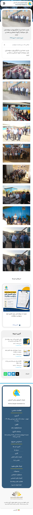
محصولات (16, 471)
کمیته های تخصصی (16, 478)
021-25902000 (16, 428)
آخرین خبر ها (16, 447)
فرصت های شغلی (16, 457)
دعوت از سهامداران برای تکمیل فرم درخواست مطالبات (13, 351)
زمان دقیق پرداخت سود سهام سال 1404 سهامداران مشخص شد (13, 340)
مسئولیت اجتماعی (16, 475)
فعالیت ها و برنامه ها (16, 481)
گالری (16, 453)
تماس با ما (17, 460)
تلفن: (16, 424)
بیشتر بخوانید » (18, 345)
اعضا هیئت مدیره (16, 485)
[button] (4, 44)
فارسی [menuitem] (15, 510)
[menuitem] (16, 510)
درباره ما (16, 450)
